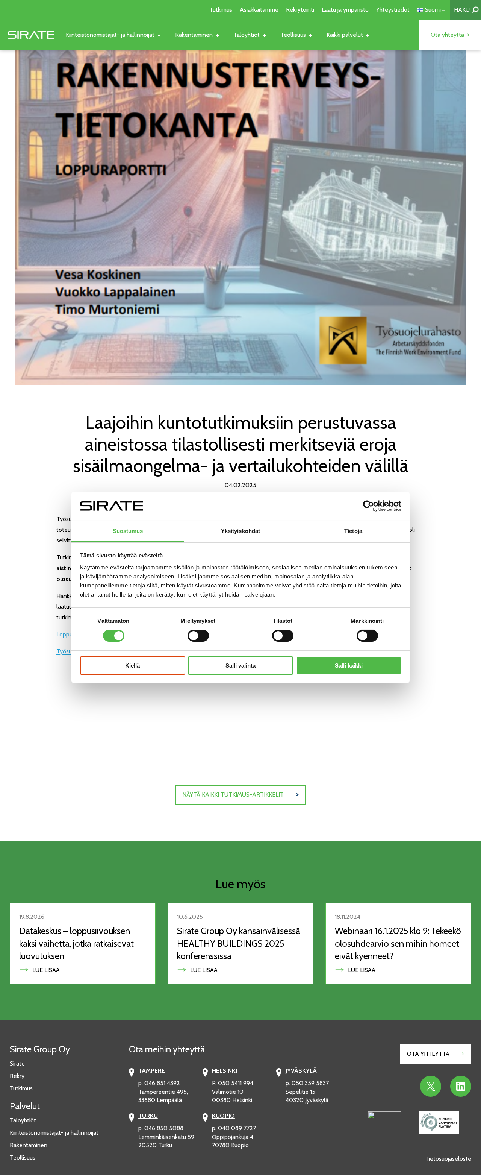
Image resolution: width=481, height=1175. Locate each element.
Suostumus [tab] (128, 531)
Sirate (17, 1063)
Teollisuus (22, 1157)
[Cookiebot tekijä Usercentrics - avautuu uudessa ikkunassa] (368, 506)
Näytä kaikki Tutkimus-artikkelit (233, 794)
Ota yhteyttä (428, 1053)
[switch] (198, 636)
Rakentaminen (28, 1145)
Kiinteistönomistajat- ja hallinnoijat (54, 1132)
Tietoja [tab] (353, 531)
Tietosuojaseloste (448, 1158)
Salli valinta (240, 665)
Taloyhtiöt (23, 1120)
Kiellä (132, 665)
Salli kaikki (349, 665)
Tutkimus (21, 1088)
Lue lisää (48, 969)
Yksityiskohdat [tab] (240, 531)
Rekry (17, 1075)
